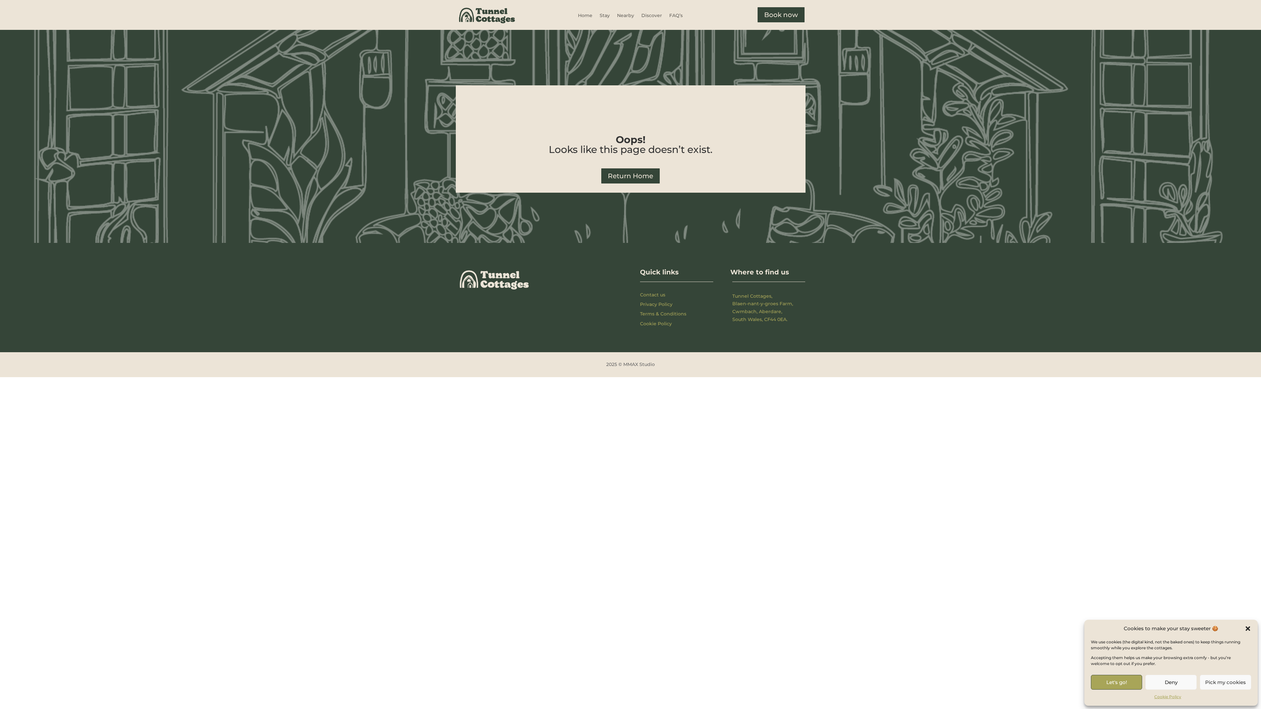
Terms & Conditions (663, 314)
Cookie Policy (1167, 696)
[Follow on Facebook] (557, 279)
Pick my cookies (1225, 682)
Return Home (630, 176)
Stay (605, 15)
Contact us (652, 295)
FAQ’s (676, 15)
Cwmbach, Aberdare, (757, 311)
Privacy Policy (656, 304)
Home (585, 15)
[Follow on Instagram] (580, 279)
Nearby (625, 15)
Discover (651, 15)
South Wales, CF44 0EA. (759, 319)
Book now (781, 15)
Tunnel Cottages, (752, 296)
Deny (1171, 682)
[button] (1248, 628)
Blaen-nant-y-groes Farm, (762, 304)
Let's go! (1116, 682)
